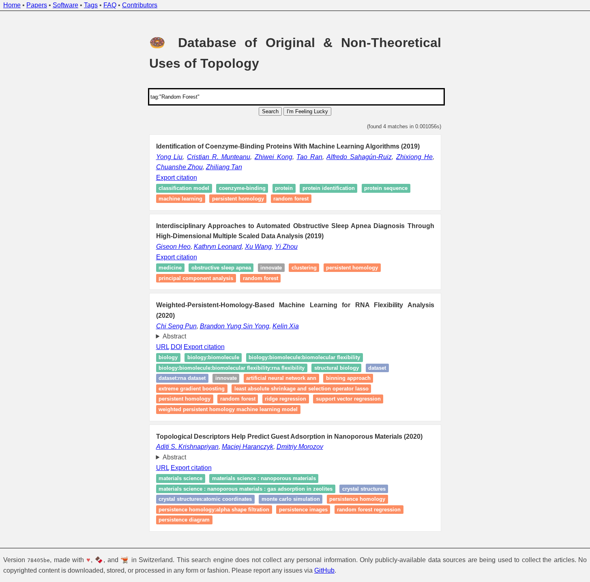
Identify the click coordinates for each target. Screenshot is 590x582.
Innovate (271, 268)
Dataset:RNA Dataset (182, 378)
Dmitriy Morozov (300, 446)
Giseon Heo (173, 246)
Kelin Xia (285, 326)
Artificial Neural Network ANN (281, 378)
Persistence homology (357, 499)
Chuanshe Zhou (179, 167)
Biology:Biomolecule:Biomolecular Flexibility (304, 357)
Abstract (174, 336)
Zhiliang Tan (224, 167)
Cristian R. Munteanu (218, 156)
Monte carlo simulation (291, 499)
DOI (176, 346)
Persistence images (303, 510)
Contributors (139, 5)
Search (270, 111)
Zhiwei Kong (273, 156)
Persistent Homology (184, 399)
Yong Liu (169, 156)
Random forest (291, 199)
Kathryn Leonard (218, 246)
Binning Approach (348, 378)
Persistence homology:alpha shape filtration (214, 510)
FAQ (109, 5)
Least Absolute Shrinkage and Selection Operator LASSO (301, 389)
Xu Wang (258, 246)
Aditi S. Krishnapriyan (187, 446)
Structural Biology (336, 368)
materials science (180, 478)
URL (162, 346)
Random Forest (237, 399)
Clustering (304, 268)
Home (12, 5)
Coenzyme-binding (242, 188)
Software (65, 5)
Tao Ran (309, 156)
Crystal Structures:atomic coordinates (205, 499)
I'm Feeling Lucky (307, 111)
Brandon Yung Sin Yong (234, 326)
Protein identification (329, 188)
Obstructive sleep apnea (221, 268)
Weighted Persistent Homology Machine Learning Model (228, 409)
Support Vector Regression (348, 399)
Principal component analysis (196, 278)
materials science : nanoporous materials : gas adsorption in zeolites (246, 489)
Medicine (170, 268)
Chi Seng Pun (176, 326)
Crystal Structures (364, 489)
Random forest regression (369, 510)
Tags (91, 5)
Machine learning (180, 199)
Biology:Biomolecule (213, 357)
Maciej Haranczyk (247, 446)
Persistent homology (238, 199)
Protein (284, 188)
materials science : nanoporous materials (264, 478)
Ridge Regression (285, 399)
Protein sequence (386, 188)
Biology (168, 357)
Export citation (176, 177)
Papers (36, 5)
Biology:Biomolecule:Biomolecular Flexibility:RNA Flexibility (232, 368)
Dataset (377, 368)
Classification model (184, 188)
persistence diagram (184, 520)
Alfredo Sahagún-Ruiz (359, 156)
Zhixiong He (414, 156)
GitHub (324, 570)
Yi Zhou (286, 246)
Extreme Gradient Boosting (192, 389)
